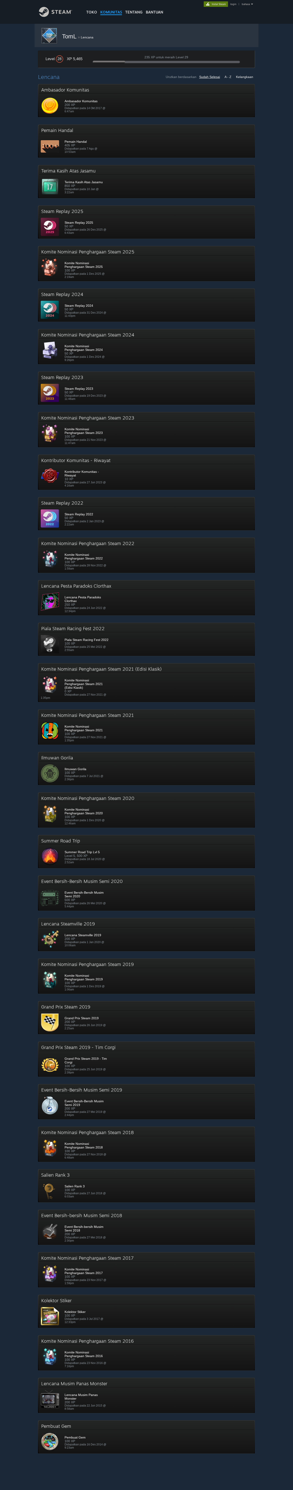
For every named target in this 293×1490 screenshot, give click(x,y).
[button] (146, 100)
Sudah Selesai (209, 77)
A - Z (228, 77)
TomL (70, 36)
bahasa (246, 4)
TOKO (91, 12)
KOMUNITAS (111, 12)
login (233, 4)
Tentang (134, 12)
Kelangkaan (244, 77)
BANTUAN (154, 12)
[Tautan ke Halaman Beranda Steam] (55, 16)
